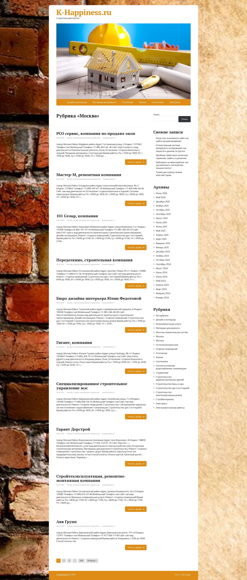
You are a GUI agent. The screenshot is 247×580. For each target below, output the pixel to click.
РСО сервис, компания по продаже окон (95, 133)
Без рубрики (162, 315)
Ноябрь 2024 (162, 255)
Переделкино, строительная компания (94, 260)
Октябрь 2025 (163, 209)
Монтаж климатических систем (172, 332)
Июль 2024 (161, 272)
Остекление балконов (81, 138)
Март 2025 (161, 239)
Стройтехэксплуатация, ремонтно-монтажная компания (91, 478)
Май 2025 (160, 230)
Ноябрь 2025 (162, 205)
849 (81, 560)
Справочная (95, 138)
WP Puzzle (186, 574)
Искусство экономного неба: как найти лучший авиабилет (172, 139)
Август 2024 (162, 268)
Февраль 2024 (163, 293)
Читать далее (135, 162)
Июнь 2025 (161, 226)
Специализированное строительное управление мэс (91, 386)
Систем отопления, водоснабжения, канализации (171, 367)
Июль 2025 (161, 222)
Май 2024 (160, 280)
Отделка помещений (81, 220)
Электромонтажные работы (170, 407)
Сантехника (158, 102)
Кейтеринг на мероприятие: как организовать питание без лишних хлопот (172, 165)
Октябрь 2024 (163, 260)
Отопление (127, 102)
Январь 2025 (162, 247)
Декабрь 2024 (163, 251)
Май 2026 (160, 197)
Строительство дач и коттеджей (172, 388)
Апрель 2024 (162, 284)
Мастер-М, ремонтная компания (88, 174)
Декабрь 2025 (163, 201)
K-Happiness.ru (83, 12)
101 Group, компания (77, 215)
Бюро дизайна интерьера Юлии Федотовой (98, 298)
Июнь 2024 (161, 276)
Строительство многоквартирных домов (169, 393)
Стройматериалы (165, 399)
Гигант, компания (74, 342)
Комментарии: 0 (109, 138)
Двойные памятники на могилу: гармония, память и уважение (172, 156)
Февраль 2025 (163, 243)
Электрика (174, 102)
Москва (69, 138)
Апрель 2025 (162, 235)
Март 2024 (161, 289)
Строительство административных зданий (170, 378)
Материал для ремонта (104, 102)
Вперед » (92, 560)
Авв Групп (66, 521)
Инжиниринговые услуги (168, 324)
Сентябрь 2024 (163, 264)
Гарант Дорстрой (73, 429)
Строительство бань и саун (170, 384)
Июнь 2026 (161, 193)
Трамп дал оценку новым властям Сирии (169, 173)
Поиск (156, 114)
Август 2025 (162, 218)
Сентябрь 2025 (163, 214)
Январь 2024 (162, 297)
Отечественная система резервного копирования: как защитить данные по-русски (171, 148)
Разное (142, 102)
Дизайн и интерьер (77, 102)
